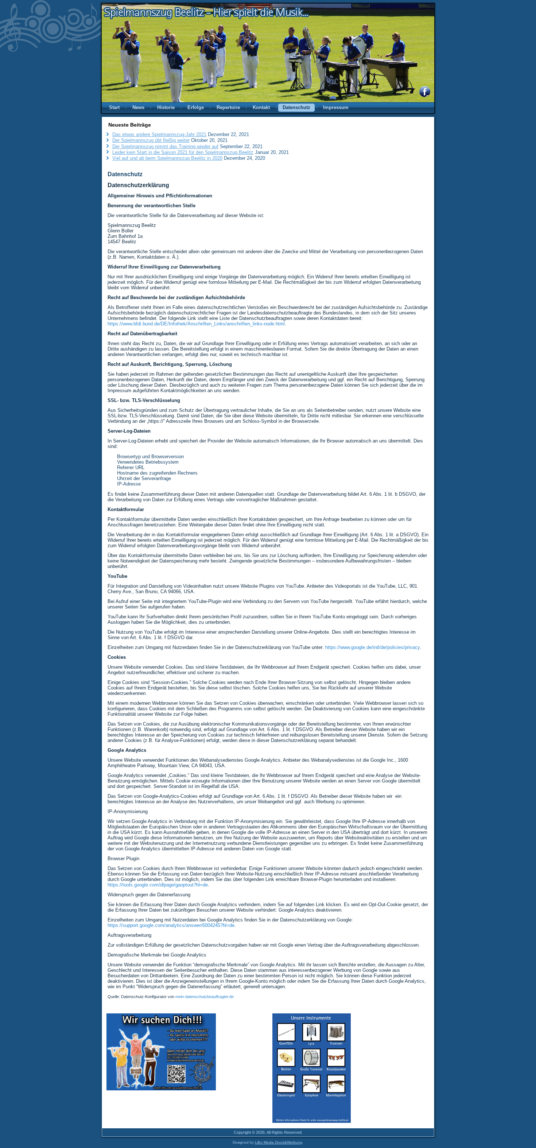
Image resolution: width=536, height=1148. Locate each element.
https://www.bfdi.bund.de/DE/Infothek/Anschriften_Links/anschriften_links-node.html (196, 323)
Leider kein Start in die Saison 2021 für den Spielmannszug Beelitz (182, 152)
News (138, 107)
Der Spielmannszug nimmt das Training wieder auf (165, 146)
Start (114, 107)
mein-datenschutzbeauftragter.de (204, 996)
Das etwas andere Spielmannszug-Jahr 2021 (159, 134)
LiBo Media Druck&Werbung (278, 1142)
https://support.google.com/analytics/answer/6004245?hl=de (171, 925)
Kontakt (261, 107)
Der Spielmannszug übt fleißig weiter (151, 140)
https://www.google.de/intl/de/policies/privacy (372, 647)
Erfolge (195, 107)
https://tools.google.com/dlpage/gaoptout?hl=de (158, 885)
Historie (166, 107)
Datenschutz (296, 107)
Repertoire (228, 107)
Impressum (336, 107)
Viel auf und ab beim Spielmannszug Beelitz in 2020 (167, 158)
